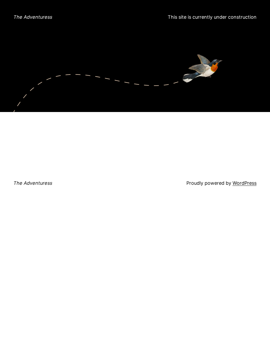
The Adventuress (32, 17)
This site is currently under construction (212, 17)
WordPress (245, 183)
